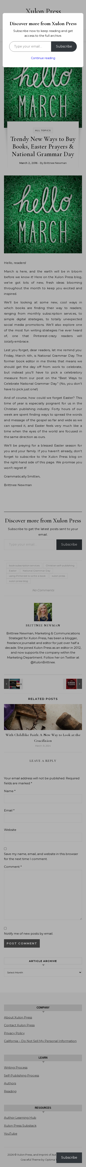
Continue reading (43, 58)
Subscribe (64, 46)
